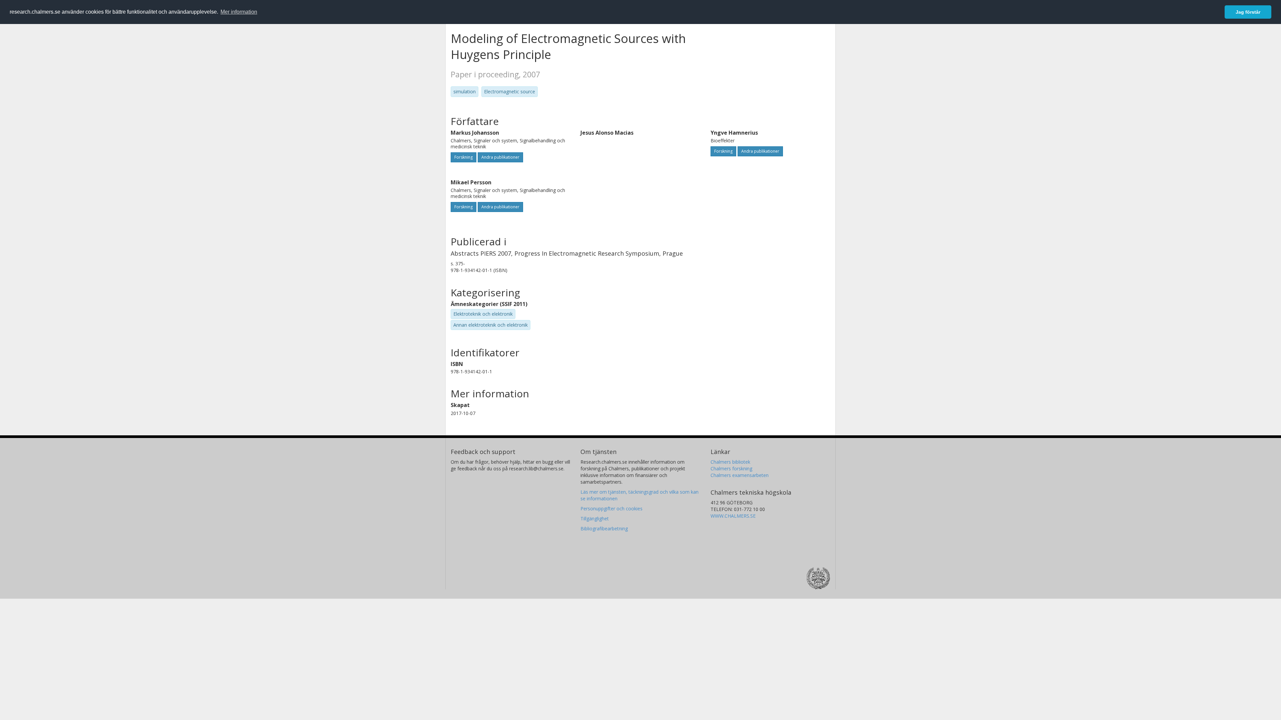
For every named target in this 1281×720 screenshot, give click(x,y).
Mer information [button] (239, 12)
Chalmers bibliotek (730, 462)
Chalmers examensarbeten (740, 475)
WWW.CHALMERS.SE (733, 516)
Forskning (463, 157)
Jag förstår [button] (1248, 12)
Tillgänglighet (594, 518)
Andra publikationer (500, 157)
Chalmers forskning (731, 468)
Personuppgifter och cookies (611, 508)
